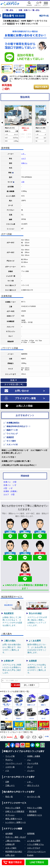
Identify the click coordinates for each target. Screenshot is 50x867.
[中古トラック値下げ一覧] (43, 726)
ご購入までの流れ (12, 841)
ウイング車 (10, 756)
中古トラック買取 (34, 808)
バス (7, 771)
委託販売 (33, 811)
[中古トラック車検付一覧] (31, 726)
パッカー (31, 771)
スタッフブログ (33, 848)
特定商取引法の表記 (13, 852)
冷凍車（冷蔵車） (10, 491)
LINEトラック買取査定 (14, 811)
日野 (7, 782)
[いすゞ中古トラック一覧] (10, 736)
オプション (10, 815)
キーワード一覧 (33, 797)
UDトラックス (33, 785)
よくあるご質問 (33, 841)
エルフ (23, 158)
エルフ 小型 (9, 494)
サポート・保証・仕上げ (15, 837)
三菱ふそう (10, 785)
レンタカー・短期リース (15, 822)
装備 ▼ (13, 380)
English (30, 855)
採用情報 (31, 834)
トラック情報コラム (35, 844)
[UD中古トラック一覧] (22, 736)
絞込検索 (16, 685)
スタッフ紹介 (11, 848)
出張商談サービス (34, 815)
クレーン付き (32, 763)
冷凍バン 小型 (9, 482)
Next (46, 46)
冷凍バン (24, 163)
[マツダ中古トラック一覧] (34, 736)
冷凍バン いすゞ (10, 485)
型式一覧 (9, 797)
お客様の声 (10, 844)
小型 (22, 182)
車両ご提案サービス (13, 819)
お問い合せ (10, 855)
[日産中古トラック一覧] (40, 736)
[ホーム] (11, 3)
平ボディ (9, 760)
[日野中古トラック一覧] (3, 736)
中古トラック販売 (12, 808)
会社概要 (9, 834)
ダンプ (30, 767)
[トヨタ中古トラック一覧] (28, 736)
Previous (3, 46)
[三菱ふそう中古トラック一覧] (16, 736)
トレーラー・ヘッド (13, 763)
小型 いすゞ (9, 488)
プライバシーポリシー (36, 852)
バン (29, 760)
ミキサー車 (10, 767)
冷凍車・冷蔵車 (33, 756)
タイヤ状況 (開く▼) (13, 384)
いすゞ (23, 154)
